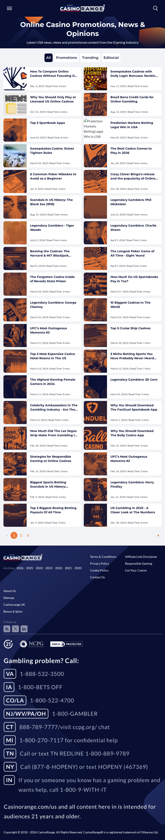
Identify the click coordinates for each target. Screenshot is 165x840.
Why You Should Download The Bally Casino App (132, 433)
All (48, 58)
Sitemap (8, 598)
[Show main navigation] (9, 8)
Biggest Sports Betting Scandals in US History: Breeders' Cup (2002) (48, 484)
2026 (20, 568)
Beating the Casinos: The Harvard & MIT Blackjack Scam (50, 253)
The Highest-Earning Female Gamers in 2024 (52, 382)
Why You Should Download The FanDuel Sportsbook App (133, 407)
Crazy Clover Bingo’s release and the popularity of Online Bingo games (132, 176)
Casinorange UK (14, 604)
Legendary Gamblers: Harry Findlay (132, 484)
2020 (78, 568)
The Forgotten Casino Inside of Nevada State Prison (52, 279)
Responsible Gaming (138, 563)
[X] (15, 628)
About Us (9, 591)
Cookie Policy (99, 570)
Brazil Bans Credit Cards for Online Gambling (132, 99)
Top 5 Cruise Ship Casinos (130, 328)
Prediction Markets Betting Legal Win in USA (131, 125)
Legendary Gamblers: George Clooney (53, 305)
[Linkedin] (24, 628)
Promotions (66, 58)
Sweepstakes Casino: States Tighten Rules (52, 151)
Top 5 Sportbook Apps (47, 123)
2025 (29, 568)
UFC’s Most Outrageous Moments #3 (48, 330)
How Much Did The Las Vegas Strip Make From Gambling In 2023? (53, 433)
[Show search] (155, 8)
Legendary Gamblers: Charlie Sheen (133, 228)
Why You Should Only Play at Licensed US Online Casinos (53, 99)
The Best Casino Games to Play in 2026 (131, 151)
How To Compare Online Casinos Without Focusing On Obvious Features (53, 74)
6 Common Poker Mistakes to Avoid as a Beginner (53, 176)
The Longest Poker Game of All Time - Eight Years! (132, 253)
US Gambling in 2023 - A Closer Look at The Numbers (132, 510)
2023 (49, 568)
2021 (68, 568)
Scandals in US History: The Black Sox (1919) (51, 202)
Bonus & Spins (12, 611)
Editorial (111, 58)
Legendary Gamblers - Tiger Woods (52, 228)
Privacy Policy (99, 563)
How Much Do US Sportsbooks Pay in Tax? (134, 279)
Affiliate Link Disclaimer (141, 556)
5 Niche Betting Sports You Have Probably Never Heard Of (132, 356)
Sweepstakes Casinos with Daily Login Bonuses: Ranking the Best (133, 74)
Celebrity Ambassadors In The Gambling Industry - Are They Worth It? (54, 407)
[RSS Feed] (6, 628)
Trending (90, 58)
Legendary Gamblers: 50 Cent (133, 379)
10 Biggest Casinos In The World (130, 305)
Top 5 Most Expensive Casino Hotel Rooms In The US (52, 356)
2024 (39, 568)
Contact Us (97, 577)
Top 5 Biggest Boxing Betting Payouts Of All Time (53, 510)
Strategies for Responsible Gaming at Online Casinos (50, 459)
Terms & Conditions (103, 556)
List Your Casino (136, 570)
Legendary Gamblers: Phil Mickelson (130, 202)
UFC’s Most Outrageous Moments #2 (128, 459)
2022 (58, 568)
